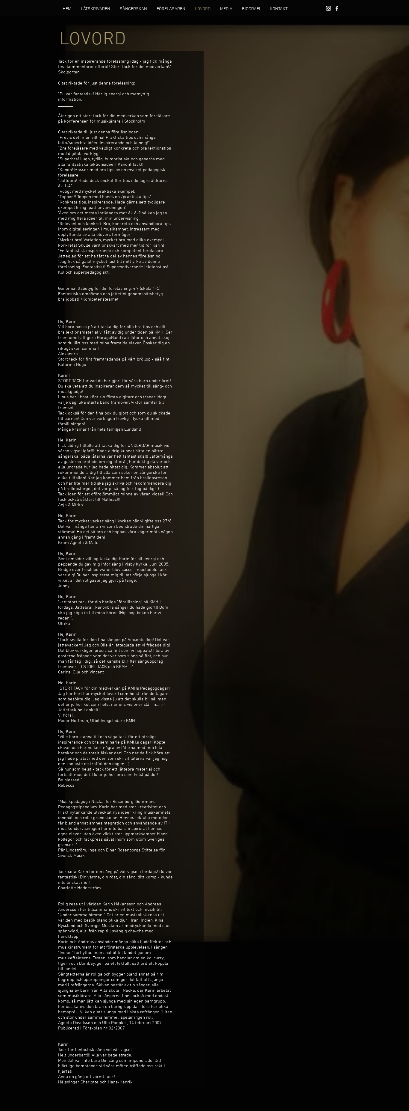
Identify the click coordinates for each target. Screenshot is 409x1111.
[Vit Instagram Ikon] (328, 8)
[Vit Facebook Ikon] (337, 8)
